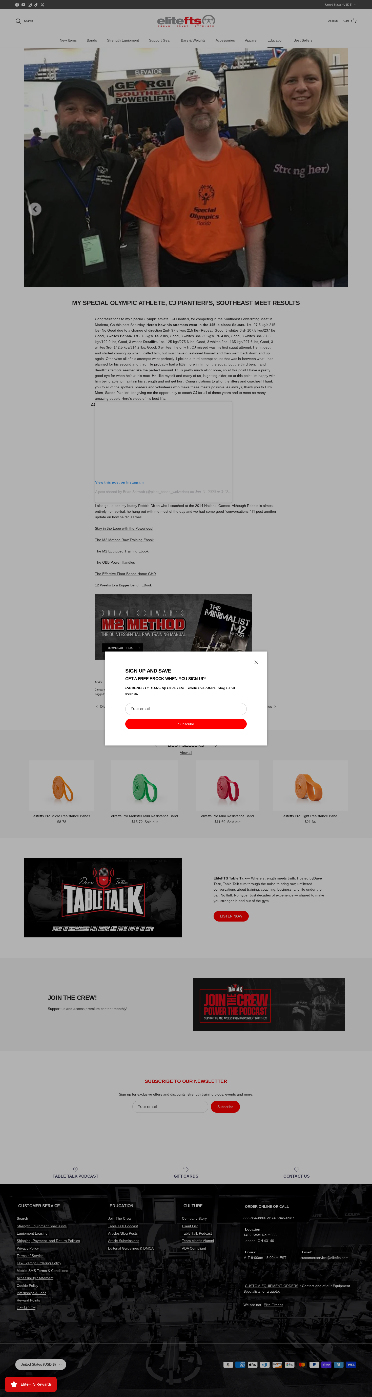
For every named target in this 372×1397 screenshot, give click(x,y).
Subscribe (186, 724)
